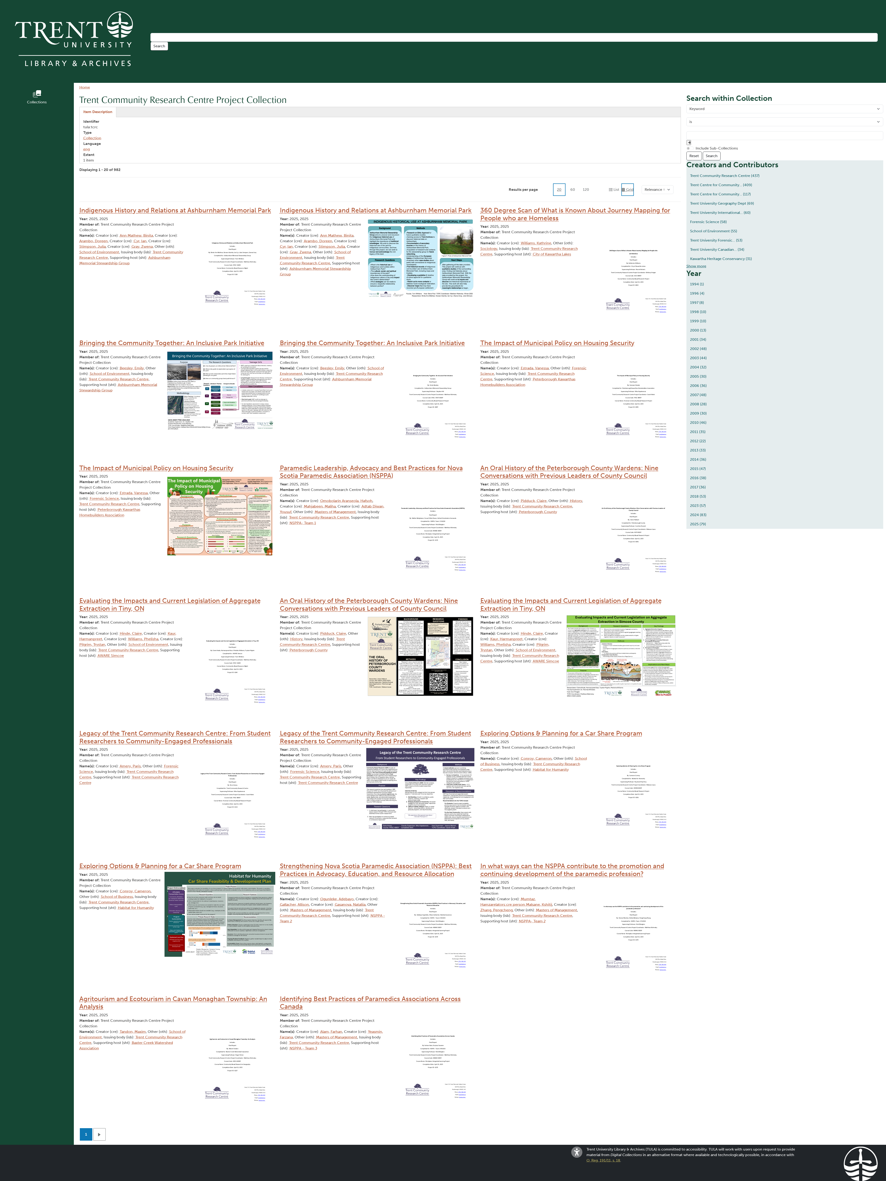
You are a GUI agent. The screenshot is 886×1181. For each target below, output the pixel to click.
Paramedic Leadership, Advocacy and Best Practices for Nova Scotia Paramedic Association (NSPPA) (371, 472)
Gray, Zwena (142, 246)
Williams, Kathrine (536, 243)
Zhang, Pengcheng (496, 910)
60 (572, 189)
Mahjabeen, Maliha (320, 506)
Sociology (488, 248)
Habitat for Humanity (551, 769)
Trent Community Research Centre (119, 379)
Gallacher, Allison (294, 904)
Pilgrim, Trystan (92, 644)
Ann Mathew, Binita (136, 235)
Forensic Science (104, 498)
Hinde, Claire (131, 633)
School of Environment (99, 252)
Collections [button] (37, 102)
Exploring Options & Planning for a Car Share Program (561, 733)
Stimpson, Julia (92, 246)
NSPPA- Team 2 (532, 921)
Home (84, 87)
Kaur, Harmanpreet (506, 639)
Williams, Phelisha (143, 639)
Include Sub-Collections (717, 148)
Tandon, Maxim (133, 1031)
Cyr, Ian (140, 241)
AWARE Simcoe (111, 655)
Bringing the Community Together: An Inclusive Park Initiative (171, 343)
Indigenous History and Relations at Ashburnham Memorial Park (175, 210)
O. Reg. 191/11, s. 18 (603, 1160)
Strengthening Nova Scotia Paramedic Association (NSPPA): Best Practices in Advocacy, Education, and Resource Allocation (376, 870)
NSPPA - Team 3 (303, 1048)
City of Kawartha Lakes (552, 254)
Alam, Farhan (331, 1031)
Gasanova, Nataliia (350, 904)
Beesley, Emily (132, 368)
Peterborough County (538, 512)
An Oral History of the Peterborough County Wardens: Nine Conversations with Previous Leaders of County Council (569, 472)
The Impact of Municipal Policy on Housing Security (557, 343)
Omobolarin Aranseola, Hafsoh (346, 501)
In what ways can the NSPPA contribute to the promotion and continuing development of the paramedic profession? (572, 870)
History (576, 501)
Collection (92, 138)
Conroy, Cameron (536, 758)
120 (586, 189)
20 (559, 189)
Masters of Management (335, 512)
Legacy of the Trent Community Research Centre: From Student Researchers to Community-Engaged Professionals (175, 737)
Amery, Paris (130, 766)
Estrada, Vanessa (535, 368)
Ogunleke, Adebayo (337, 899)
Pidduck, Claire (534, 501)
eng (86, 149)
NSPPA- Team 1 (303, 523)
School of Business (117, 896)
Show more (696, 266)
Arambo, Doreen (93, 241)
